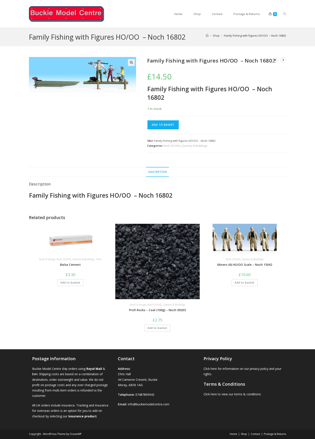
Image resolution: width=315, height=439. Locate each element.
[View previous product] (276, 60)
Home (233, 434)
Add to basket (163, 125)
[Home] (207, 35)
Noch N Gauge (47, 259)
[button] (131, 62)
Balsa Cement (70, 265)
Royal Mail (94, 369)
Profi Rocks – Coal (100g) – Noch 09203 (157, 310)
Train (99, 259)
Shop (244, 434)
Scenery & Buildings (194, 146)
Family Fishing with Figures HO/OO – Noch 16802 (255, 35)
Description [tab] (157, 172)
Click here (210, 369)
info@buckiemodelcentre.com (148, 404)
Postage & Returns (275, 434)
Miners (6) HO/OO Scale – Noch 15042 (244, 265)
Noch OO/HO (172, 146)
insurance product (82, 416)
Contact (255, 434)
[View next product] (283, 60)
